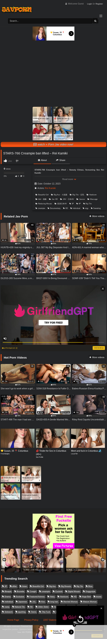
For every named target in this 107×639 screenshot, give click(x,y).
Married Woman (70, 601)
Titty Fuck (46, 612)
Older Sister (43, 607)
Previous (5, 560)
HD (66, 208)
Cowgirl (33, 591)
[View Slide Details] (21, 560)
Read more (68, 179)
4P (80, 204)
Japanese (22, 601)
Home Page (13, 620)
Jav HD (55, 199)
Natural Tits (20, 607)
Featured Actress (37, 596)
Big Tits (89, 204)
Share (62, 160)
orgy (86, 208)
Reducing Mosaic (45, 204)
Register (99, 4)
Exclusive (20, 596)
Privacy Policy (31, 620)
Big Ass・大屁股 (60, 195)
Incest (98, 596)
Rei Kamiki (50, 188)
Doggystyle (90, 591)
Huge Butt (86, 596)
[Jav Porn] (53, 10)
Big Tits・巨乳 (78, 195)
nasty (7, 607)
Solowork (9, 612)
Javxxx (82, 199)
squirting (21, 612)
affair (14, 586)
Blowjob (8, 591)
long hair (54, 601)
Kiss (43, 601)
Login (89, 4)
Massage (94, 199)
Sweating (97, 208)
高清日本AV (62, 204)
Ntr (31, 607)
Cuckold (58, 591)
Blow (90, 586)
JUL (34, 601)
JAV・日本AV (68, 199)
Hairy (52, 596)
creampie (41, 208)
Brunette (20, 591)
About (43, 160)
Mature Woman (90, 601)
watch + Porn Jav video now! (55, 144)
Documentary (55, 208)
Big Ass (52, 586)
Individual (76, 208)
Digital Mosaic (74, 591)
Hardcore (93, 195)
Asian (24, 586)
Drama (8, 596)
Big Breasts (66, 586)
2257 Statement (51, 620)
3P (73, 204)
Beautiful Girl (43, 195)
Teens (33, 612)
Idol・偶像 (42, 199)
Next (102, 560)
